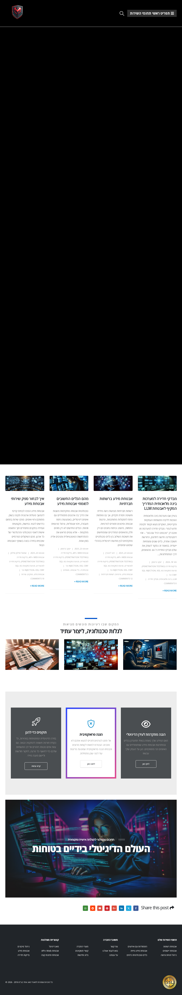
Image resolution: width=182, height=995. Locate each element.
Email (99, 908)
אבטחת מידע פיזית (139, 950)
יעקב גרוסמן (157, 562)
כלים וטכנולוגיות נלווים (137, 955)
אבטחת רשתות (170, 946)
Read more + (169, 590)
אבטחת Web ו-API (125, 557)
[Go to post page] (149, 654)
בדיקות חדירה (24, 955)
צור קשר (114, 946)
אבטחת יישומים (170, 950)
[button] (122, 13)
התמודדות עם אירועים (137, 946)
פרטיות (118, 574)
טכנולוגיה (84, 570)
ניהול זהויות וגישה (169, 955)
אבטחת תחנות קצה (50, 955)
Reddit (92, 908)
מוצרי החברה (82, 946)
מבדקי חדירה (153, 579)
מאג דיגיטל (54, 946)
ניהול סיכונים (24, 946)
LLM (175, 579)
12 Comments (126, 578)
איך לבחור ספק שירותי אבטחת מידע (27, 501)
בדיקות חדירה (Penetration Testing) (159, 566)
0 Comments (170, 583)
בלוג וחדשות (82, 955)
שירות (24, 574)
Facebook (135, 908)
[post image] (157, 483)
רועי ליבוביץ (110, 553)
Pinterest (107, 908)
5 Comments (82, 574)
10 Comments (37, 578)
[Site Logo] (17, 12)
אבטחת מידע (127, 574)
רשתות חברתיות (107, 574)
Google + (114, 908)
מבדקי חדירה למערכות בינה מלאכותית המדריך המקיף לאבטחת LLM (159, 503)
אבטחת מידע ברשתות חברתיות (116, 501)
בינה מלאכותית (165, 579)
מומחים (66, 570)
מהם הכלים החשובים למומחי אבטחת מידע (72, 501)
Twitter (128, 908)
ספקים (30, 574)
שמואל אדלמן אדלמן (18, 553)
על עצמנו (113, 955)
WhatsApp (85, 908)
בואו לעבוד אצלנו (110, 950)
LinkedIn (121, 908)
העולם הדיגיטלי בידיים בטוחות (91, 848)
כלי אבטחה (74, 570)
